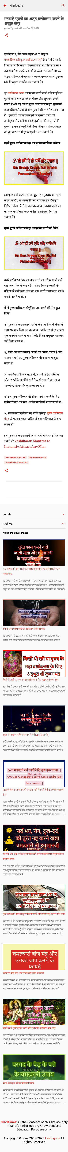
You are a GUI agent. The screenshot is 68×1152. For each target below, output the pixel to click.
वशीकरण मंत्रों (16, 93)
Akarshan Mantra (15, 457)
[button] (6, 35)
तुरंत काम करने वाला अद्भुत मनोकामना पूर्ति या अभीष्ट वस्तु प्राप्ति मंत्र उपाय (34, 914)
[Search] (63, 5)
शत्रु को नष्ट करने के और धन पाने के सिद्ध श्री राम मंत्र (26, 734)
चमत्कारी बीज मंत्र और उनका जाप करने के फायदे (23, 973)
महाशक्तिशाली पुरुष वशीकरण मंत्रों (23, 60)
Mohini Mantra (37, 457)
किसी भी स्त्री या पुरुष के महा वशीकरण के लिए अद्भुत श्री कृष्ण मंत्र (30, 679)
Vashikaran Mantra (16, 462)
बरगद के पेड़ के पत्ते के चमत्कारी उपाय (18, 1083)
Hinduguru (16, 5)
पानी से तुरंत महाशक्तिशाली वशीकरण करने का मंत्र (24, 628)
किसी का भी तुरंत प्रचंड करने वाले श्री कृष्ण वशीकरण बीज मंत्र (29, 1028)
